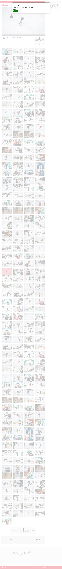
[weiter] (34, 21)
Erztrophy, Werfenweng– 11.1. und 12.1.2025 (18, 553)
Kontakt (34, 562)
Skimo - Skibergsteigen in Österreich (5, 5)
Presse (2, 552)
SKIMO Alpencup (15, 552)
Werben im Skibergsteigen (43, 562)
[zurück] (12, 21)
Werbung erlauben (39, 44)
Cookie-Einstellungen (19, 562)
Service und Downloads (4, 554)
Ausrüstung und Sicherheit (27, 552)
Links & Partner (3, 553)
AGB (27, 562)
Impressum (3, 562)
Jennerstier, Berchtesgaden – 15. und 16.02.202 (18, 554)
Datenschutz (10, 562)
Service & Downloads (26, 553)
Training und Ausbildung (27, 551)
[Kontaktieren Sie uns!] (44, 567)
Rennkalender (14, 551)
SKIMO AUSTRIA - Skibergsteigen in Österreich (8, 1)
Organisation (3, 551)
